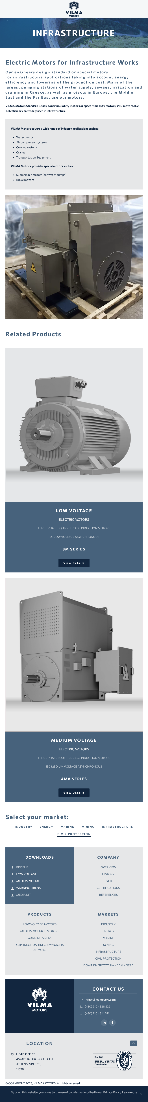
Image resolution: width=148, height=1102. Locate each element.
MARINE (67, 826)
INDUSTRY (23, 826)
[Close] (141, 1094)
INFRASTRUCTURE (117, 826)
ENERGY (46, 826)
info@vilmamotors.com (100, 999)
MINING (88, 826)
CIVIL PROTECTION (74, 834)
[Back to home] (74, 9)
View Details (74, 563)
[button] (141, 9)
